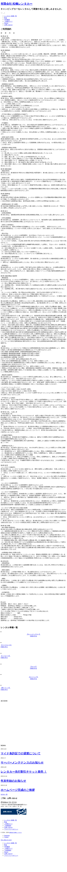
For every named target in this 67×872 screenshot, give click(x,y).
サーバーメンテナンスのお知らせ (22, 762)
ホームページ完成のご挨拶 (18, 789)
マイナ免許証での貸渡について (21, 753)
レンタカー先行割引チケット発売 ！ (24, 771)
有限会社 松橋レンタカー (16, 3)
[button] (1, 12)
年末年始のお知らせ (13, 780)
